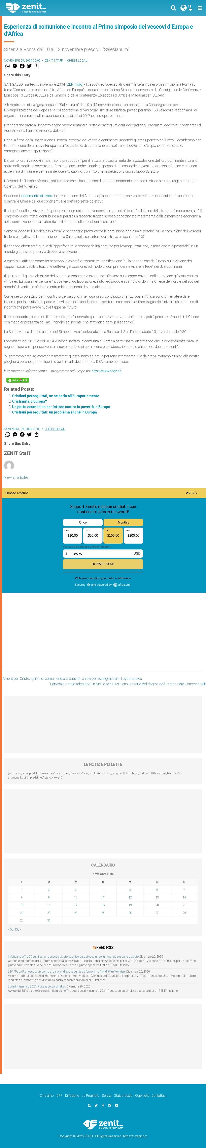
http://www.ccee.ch (107, 371)
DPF (59, 1096)
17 (75, 905)
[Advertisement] (103, 645)
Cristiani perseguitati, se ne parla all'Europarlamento (55, 396)
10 (75, 897)
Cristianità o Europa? (29, 401)
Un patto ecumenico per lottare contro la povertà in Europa (61, 407)
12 (130, 897)
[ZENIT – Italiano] (57, 8)
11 (103, 897)
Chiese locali (77, 60)
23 (48, 912)
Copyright (142, 1096)
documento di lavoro (37, 196)
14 (184, 897)
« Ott (10, 929)
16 (48, 905)
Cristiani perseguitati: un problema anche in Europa (54, 412)
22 (21, 912)
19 (130, 905)
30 (48, 920)
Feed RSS (104, 947)
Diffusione (72, 1096)
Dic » (18, 929)
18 (103, 905)
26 (130, 912)
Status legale (123, 1096)
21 (184, 905)
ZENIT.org (74, 84)
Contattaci (158, 1096)
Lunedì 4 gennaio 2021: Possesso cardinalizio (37, 986)
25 (103, 912)
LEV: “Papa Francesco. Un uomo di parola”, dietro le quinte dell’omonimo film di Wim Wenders (67, 971)
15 (21, 905)
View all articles (16, 477)
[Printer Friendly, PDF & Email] (17, 380)
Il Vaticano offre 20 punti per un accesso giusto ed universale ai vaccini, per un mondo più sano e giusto (73, 956)
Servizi (106, 1096)
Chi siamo (47, 1096)
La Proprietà (90, 1096)
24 (75, 912)
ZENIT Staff (54, 60)
